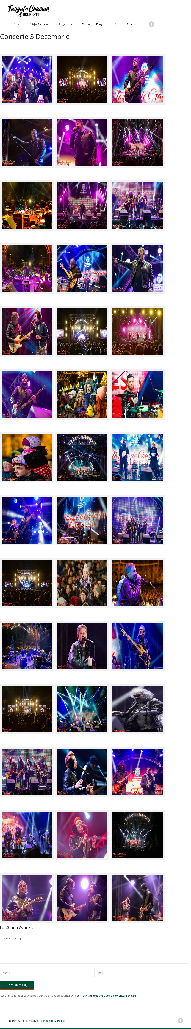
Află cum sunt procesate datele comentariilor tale (103, 995)
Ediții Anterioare (41, 24)
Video (86, 24)
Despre (18, 24)
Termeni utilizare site (53, 1020)
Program (102, 24)
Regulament (67, 24)
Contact (132, 24)
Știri (118, 24)
